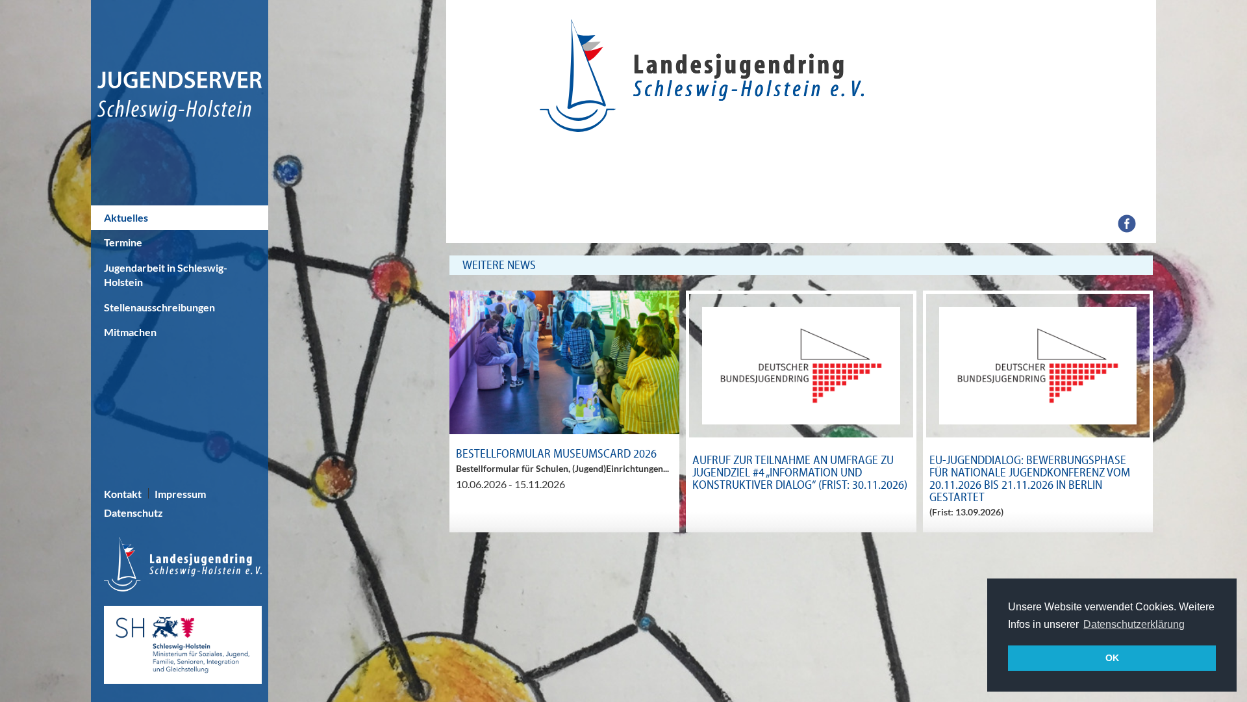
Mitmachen (130, 332)
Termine (123, 242)
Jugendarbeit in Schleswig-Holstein (165, 274)
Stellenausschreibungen (159, 307)
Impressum (180, 494)
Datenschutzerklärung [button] (1134, 624)
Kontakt (123, 494)
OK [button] (1112, 658)
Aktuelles (126, 217)
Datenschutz (133, 512)
